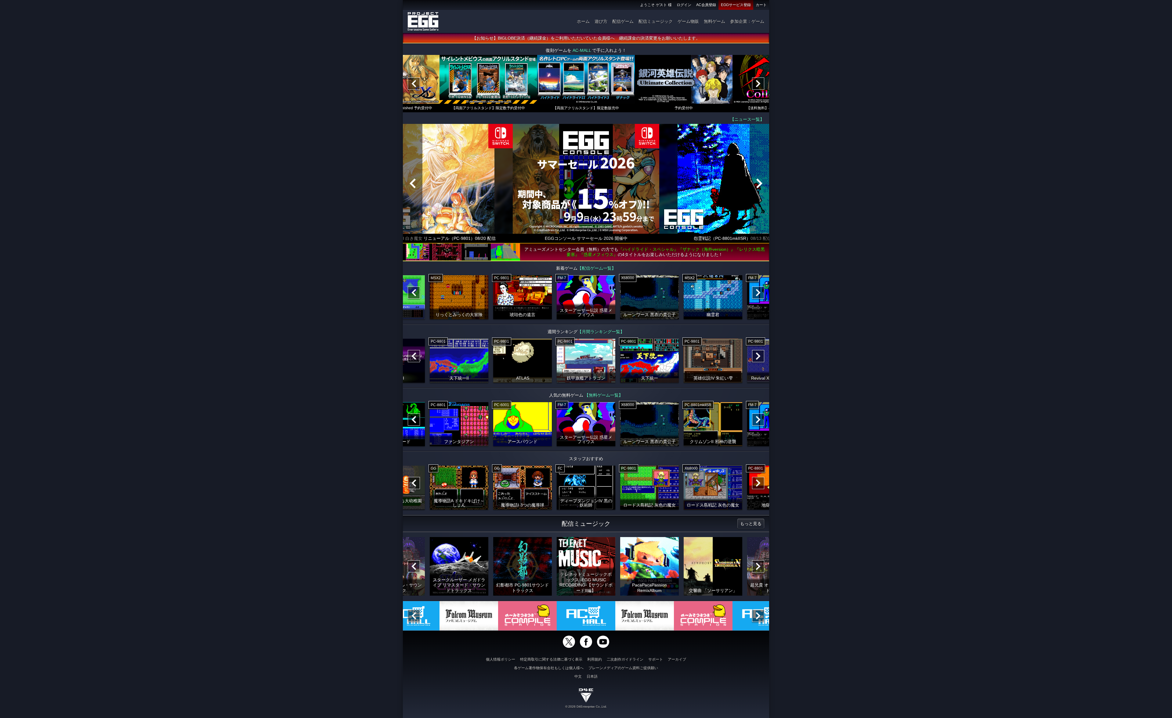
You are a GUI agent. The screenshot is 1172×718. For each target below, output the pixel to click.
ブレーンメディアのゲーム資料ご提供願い (623, 668)
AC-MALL (582, 50)
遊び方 (601, 21)
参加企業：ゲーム (747, 21)
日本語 (592, 676)
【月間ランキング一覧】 (600, 331)
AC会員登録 (706, 5)
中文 (578, 676)
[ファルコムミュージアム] (469, 615)
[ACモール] (586, 615)
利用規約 (594, 659)
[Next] (758, 84)
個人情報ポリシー (500, 659)
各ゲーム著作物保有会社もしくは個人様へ (549, 668)
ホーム (583, 21)
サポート (655, 659)
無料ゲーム (714, 21)
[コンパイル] (527, 615)
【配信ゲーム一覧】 (596, 268)
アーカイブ (677, 659)
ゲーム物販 (688, 21)
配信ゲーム (623, 21)
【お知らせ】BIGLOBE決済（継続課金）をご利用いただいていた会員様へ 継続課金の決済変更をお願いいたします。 (586, 38)
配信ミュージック (655, 21)
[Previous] (414, 84)
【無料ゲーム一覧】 (603, 395)
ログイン (684, 5)
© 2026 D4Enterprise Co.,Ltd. (586, 706)
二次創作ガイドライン (625, 659)
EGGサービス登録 (736, 5)
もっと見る (750, 523)
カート (761, 5)
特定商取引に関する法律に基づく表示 (551, 659)
